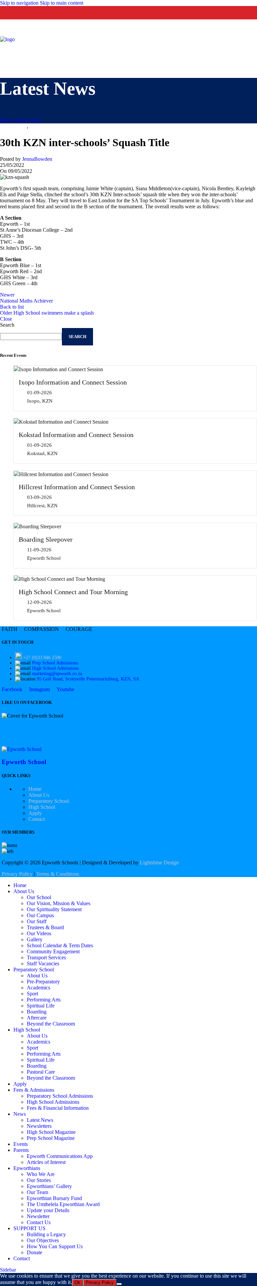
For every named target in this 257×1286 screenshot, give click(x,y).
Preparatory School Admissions (60, 1096)
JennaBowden (37, 159)
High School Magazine (51, 1132)
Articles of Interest (46, 1162)
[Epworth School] (21, 749)
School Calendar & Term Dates (60, 945)
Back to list (12, 307)
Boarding (37, 1011)
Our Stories (39, 1180)
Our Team (37, 1192)
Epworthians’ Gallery (49, 1186)
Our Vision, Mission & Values (58, 903)
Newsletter (38, 1216)
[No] (119, 1284)
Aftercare (37, 1018)
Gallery (34, 939)
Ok (77, 1282)
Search (7, 325)
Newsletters (39, 1126)
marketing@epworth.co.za (57, 673)
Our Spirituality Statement (54, 909)
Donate (34, 1252)
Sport (35, 126)
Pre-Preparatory (43, 981)
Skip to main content (61, 3)
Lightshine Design (159, 862)
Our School (39, 897)
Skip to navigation (20, 3)
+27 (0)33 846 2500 (42, 657)
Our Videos (39, 933)
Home (6, 120)
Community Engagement (53, 951)
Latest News (40, 1120)
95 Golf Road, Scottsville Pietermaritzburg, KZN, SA (88, 678)
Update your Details (48, 1210)
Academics (38, 987)
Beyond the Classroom (51, 1024)
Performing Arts (44, 999)
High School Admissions (55, 668)
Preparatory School (48, 801)
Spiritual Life (41, 1005)
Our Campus (40, 915)
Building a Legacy (46, 1234)
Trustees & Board (45, 927)
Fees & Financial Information (58, 1108)
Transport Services (46, 957)
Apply (35, 813)
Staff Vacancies (43, 963)
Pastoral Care (41, 1072)
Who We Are (41, 1174)
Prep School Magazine (51, 1138)
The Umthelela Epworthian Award (63, 1204)
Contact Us (39, 1222)
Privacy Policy (17, 874)
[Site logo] (7, 39)
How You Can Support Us (55, 1246)
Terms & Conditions (57, 874)
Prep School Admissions (55, 662)
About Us (38, 795)
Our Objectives (43, 1240)
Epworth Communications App (60, 1156)
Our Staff (37, 921)
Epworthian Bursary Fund (54, 1198)
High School (27, 120)
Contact (36, 819)
